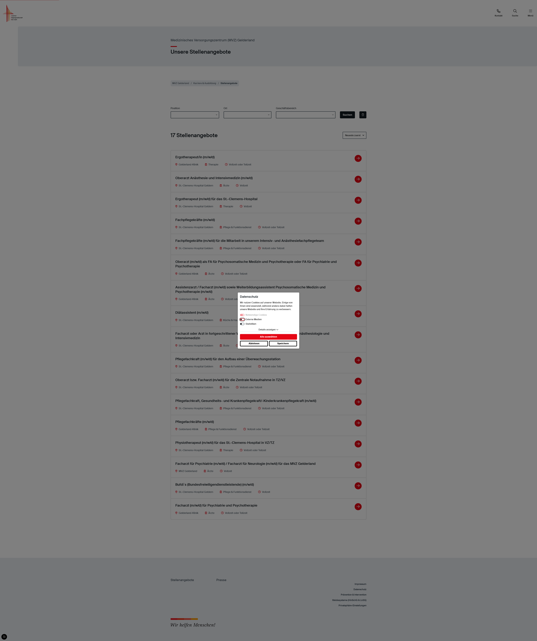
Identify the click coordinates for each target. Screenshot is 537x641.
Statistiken (251, 323)
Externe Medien (254, 319)
